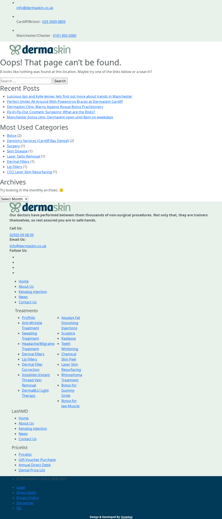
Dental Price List (32, 470)
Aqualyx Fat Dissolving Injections (70, 322)
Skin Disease (17, 151)
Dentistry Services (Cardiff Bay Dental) (38, 140)
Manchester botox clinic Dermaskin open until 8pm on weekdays (60, 117)
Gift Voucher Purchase (37, 459)
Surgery (13, 146)
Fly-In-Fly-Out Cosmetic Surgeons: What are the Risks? (51, 112)
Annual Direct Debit (35, 464)
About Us (26, 286)
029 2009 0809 (53, 21)
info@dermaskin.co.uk (34, 7)
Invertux (126, 517)
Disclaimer (25, 503)
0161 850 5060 (64, 35)
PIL (18, 508)
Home (24, 281)
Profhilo (28, 317)
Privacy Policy (27, 497)
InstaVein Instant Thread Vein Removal (36, 380)
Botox (11, 135)
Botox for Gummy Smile (69, 390)
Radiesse (68, 338)
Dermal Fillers (18, 161)
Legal (20, 487)
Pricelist (25, 454)
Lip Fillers (14, 166)
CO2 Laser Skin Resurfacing (29, 172)
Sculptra (68, 333)
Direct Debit (26, 492)
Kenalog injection (33, 291)
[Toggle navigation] (206, 49)
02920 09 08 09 (22, 235)
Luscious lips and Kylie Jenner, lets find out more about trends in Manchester (69, 96)
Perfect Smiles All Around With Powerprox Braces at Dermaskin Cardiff (65, 101)
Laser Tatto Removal (23, 156)
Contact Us (28, 302)
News (23, 296)
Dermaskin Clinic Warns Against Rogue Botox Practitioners (55, 106)
